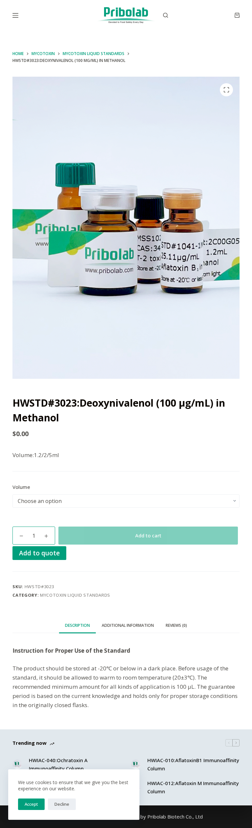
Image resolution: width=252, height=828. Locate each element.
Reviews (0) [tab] (176, 625)
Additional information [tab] (128, 625)
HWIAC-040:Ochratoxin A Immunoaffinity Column (58, 764)
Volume (21, 487)
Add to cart (148, 535)
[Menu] (15, 15)
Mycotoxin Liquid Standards (75, 595)
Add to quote (39, 553)
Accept (31, 804)
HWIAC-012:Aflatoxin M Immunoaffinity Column (193, 787)
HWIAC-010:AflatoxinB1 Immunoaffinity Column (193, 764)
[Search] (165, 15)
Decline (61, 804)
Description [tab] (77, 625)
